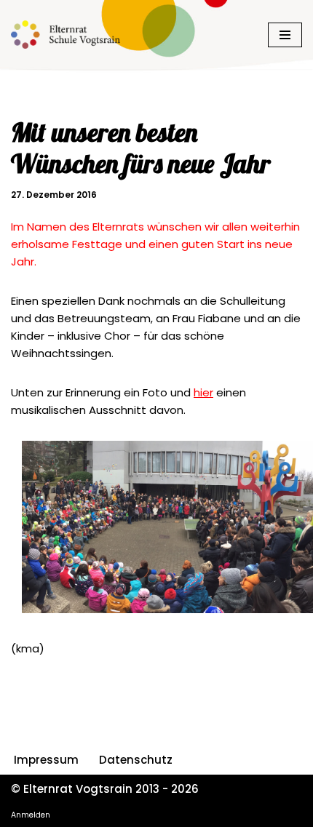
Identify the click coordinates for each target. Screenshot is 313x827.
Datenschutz (136, 759)
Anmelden (30, 815)
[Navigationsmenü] (285, 35)
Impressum (46, 759)
